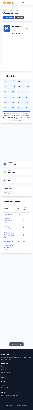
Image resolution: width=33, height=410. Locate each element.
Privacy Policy (5, 388)
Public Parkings (5, 372)
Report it (20, 120)
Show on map (9, 17)
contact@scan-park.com (8, 398)
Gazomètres (8, 214)
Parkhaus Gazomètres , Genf (8, 221)
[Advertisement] (16, 51)
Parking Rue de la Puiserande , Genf (9, 247)
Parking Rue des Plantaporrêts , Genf (9, 235)
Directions (20, 17)
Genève (25, 11)
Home (3, 366)
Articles (3, 374)
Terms (3, 385)
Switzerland (6, 11)
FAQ (2, 377)
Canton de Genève (16, 11)
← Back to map (16, 344)
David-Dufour (8, 241)
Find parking (4, 369)
